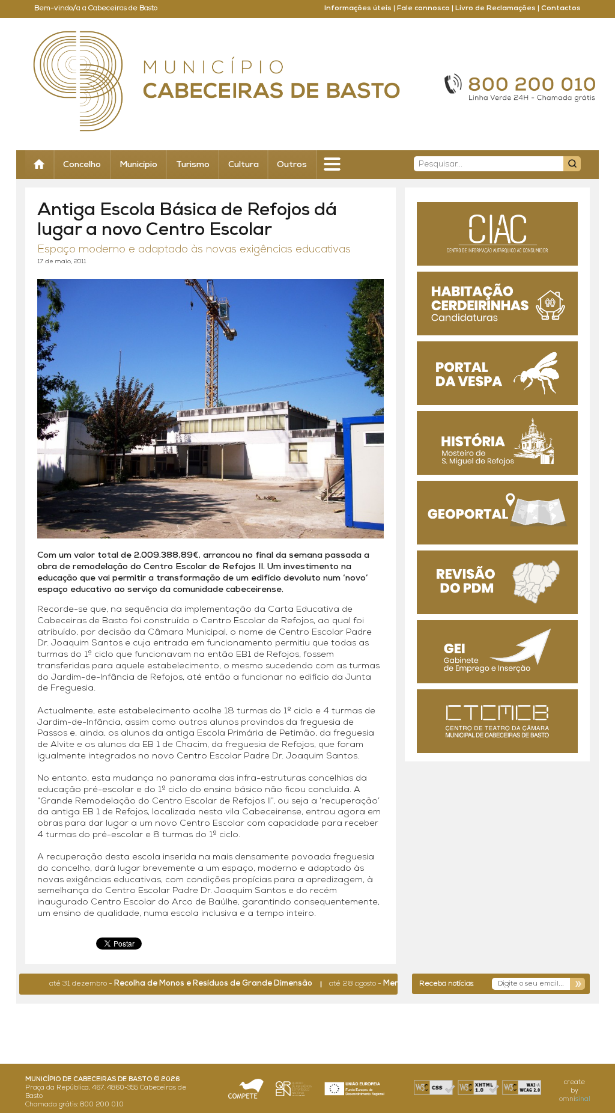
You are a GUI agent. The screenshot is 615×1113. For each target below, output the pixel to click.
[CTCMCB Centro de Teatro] (497, 721)
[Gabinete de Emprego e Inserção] (497, 652)
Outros (292, 164)
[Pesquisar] (572, 163)
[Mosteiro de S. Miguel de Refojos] (497, 443)
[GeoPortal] (497, 512)
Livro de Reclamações (495, 8)
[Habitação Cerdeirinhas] (497, 303)
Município (138, 164)
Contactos (561, 8)
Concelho (82, 164)
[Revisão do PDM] (497, 582)
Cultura (243, 164)
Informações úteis (358, 8)
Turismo (193, 164)
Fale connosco (423, 8)
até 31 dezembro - (155, 983)
